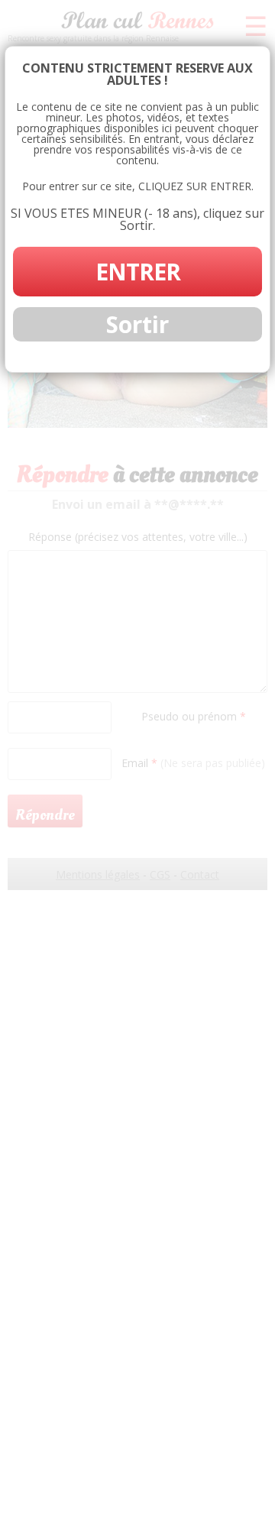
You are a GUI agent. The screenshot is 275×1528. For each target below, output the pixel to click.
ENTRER (137, 271)
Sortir (137, 324)
